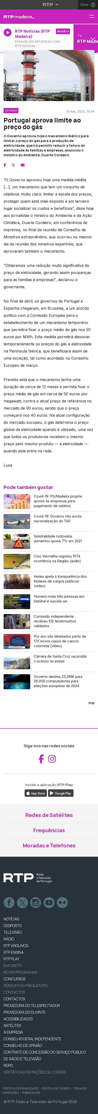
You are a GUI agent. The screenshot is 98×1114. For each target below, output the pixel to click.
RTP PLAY (11, 959)
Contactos (14, 992)
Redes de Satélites (49, 815)
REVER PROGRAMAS (20, 972)
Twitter (22, 903)
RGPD (8, 1065)
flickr (62, 903)
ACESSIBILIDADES (18, 1018)
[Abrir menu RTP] (49, 4)
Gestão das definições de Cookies (35, 1072)
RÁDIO (9, 939)
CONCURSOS (14, 979)
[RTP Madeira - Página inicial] (32, 17)
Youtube (49, 903)
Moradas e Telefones (49, 845)
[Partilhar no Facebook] (5, 165)
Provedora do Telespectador (32, 1005)
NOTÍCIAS (11, 919)
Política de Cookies (56, 1088)
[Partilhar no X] (13, 165)
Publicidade (31, 1093)
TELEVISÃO (13, 932)
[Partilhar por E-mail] (22, 165)
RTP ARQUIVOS (16, 945)
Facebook (9, 903)
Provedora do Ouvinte (25, 1012)
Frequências (49, 830)
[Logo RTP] (28, 878)
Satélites (12, 1025)
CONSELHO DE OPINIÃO (23, 1045)
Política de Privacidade (21, 1088)
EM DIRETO (13, 965)
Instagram (36, 903)
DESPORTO (13, 925)
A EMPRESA (13, 1032)
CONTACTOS (14, 999)
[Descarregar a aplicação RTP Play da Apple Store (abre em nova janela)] (35, 793)
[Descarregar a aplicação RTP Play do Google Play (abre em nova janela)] (61, 793)
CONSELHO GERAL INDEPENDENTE (32, 1038)
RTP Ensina (14, 952)
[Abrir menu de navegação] (93, 17)
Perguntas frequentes (26, 985)
